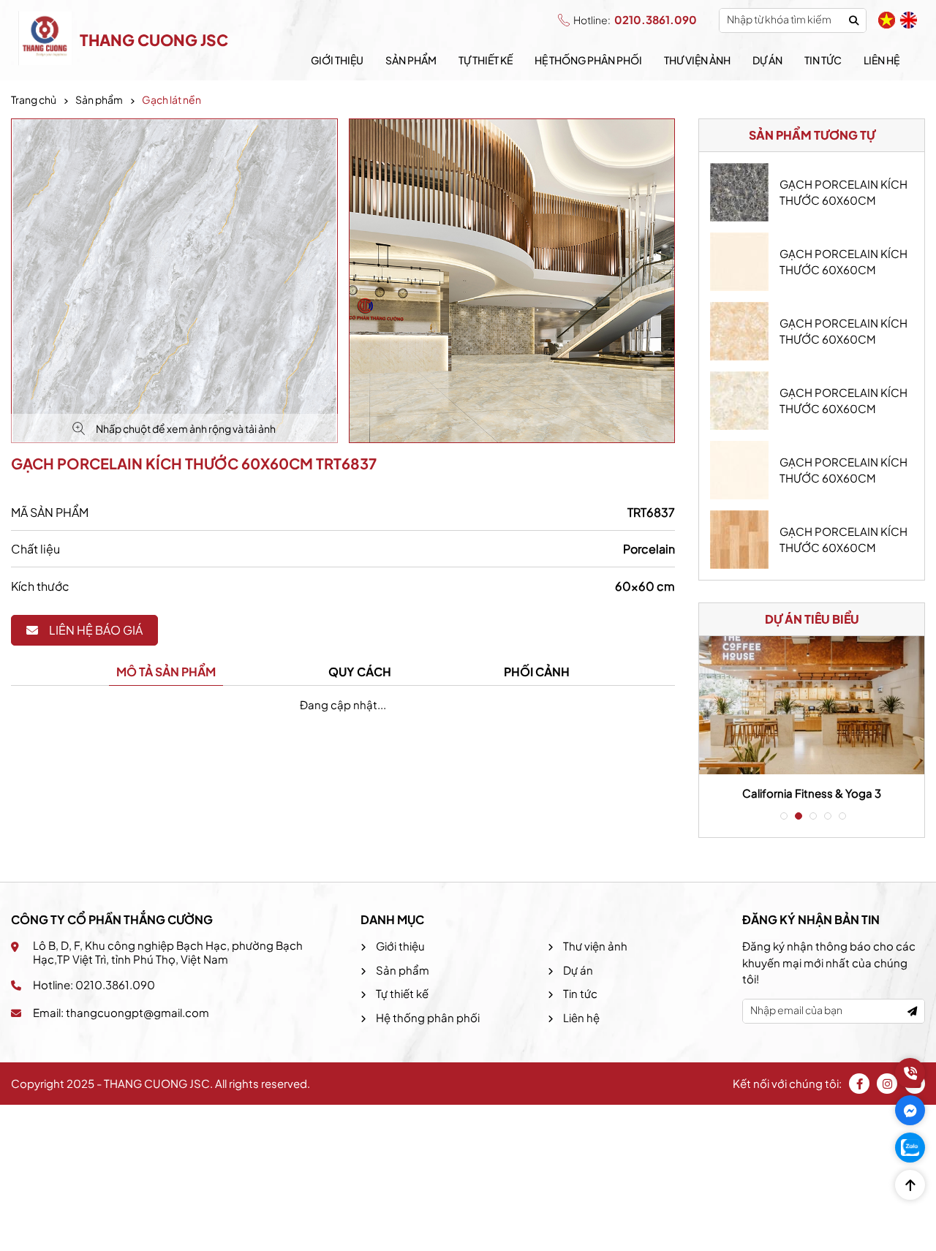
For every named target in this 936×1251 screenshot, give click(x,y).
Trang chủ (33, 99)
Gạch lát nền (171, 99)
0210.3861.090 (635, 19)
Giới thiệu (337, 60)
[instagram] (887, 1083)
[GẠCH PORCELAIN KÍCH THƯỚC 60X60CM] (739, 192)
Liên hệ (881, 60)
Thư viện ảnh (697, 60)
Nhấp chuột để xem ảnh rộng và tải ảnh (186, 428)
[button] (782, 816)
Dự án (767, 60)
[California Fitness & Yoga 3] (811, 705)
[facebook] (859, 1083)
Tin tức (823, 60)
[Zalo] (910, 1148)
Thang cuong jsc (154, 40)
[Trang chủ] (45, 40)
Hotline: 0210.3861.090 (94, 984)
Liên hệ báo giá (96, 630)
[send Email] (912, 1010)
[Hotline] (910, 1073)
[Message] (910, 1110)
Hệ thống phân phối (588, 60)
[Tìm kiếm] (853, 20)
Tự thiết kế (485, 60)
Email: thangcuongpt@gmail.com (121, 1012)
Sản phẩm (411, 60)
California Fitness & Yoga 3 (811, 793)
